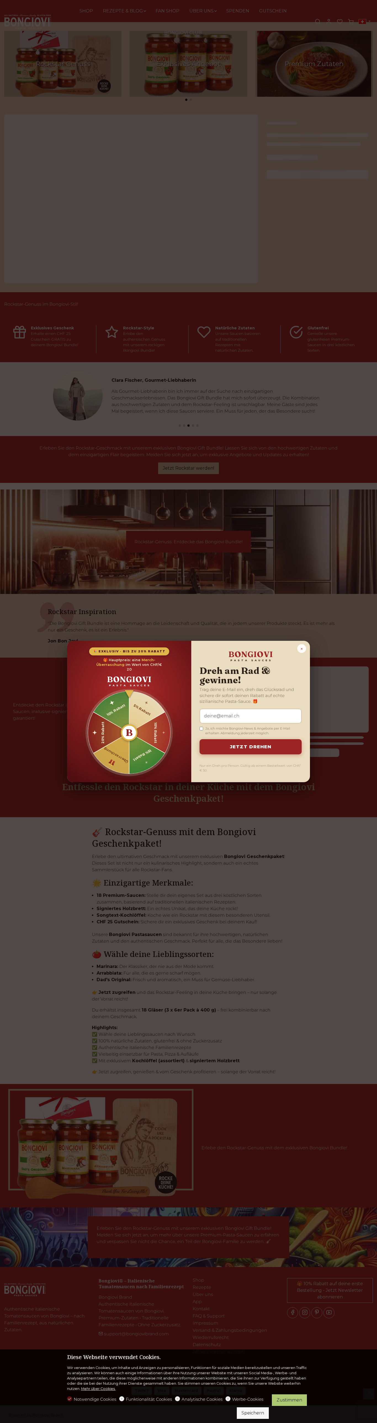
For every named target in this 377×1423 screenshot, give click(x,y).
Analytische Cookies (202, 1399)
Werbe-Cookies (247, 1399)
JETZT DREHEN (250, 746)
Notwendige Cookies (95, 1399)
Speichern (252, 1413)
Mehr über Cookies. (98, 1389)
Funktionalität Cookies (149, 1399)
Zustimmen (289, 1400)
